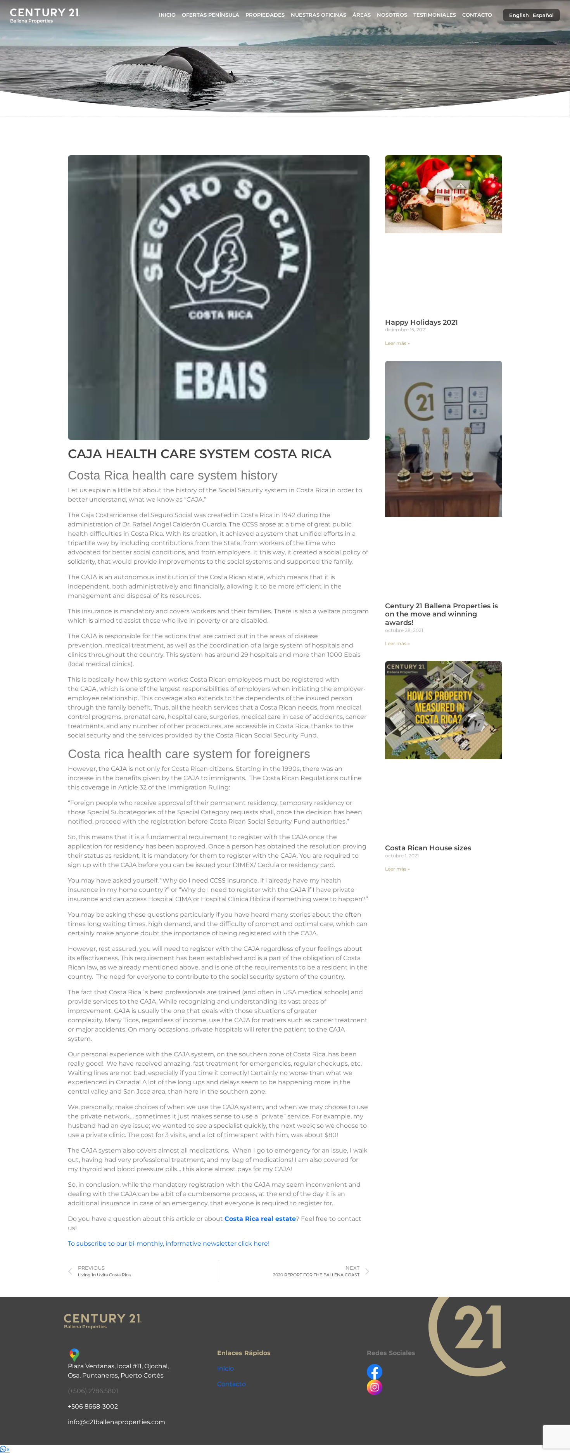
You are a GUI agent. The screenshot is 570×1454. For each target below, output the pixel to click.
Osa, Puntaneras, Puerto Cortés (116, 1375)
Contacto (477, 15)
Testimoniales (434, 15)
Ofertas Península (210, 15)
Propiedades (265, 15)
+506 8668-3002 (93, 1406)
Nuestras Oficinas (318, 15)
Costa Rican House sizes (428, 848)
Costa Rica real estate (260, 1218)
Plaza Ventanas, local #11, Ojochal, (118, 1366)
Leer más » (397, 343)
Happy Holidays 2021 (421, 322)
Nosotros (392, 15)
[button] (5, 1449)
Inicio (167, 15)
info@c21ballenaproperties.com (116, 1422)
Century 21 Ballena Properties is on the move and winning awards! (441, 614)
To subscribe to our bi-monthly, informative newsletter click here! (169, 1243)
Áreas (361, 15)
